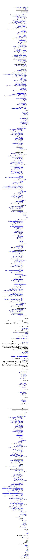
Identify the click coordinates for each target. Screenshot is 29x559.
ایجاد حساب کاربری (24, 537)
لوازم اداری (23, 88)
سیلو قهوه (23, 69)
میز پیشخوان (23, 101)
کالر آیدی (24, 81)
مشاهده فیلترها (25, 328)
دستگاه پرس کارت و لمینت (20, 51)
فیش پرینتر (23, 374)
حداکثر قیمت (7, 320)
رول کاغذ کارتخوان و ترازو (20, 64)
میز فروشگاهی (22, 103)
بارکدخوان (23, 371)
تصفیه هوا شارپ (22, 45)
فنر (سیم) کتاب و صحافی (17, 210)
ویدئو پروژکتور (22, 106)
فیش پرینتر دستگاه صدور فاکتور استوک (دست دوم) (14, 74)
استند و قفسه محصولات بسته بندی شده (17, 23)
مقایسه (24, 525)
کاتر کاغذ (24, 393)
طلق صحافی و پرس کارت (20, 71)
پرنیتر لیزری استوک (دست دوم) (19, 38)
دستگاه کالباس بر (22, 60)
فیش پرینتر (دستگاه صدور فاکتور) (18, 72)
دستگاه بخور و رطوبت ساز (20, 48)
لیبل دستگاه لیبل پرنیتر (21, 98)
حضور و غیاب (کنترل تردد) (20, 47)
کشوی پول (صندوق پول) (20, 84)
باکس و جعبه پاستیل (21, 33)
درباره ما (24, 401)
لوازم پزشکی (23, 89)
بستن (27, 217)
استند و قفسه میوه (21, 24)
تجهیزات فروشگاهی (21, 42)
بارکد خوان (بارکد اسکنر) (20, 27)
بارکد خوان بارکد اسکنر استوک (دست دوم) (16, 28)
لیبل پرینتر (23, 375)
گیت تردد (24, 86)
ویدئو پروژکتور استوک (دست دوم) (18, 108)
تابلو (25, 41)
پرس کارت (23, 394)
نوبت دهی (23, 387)
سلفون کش (23, 67)
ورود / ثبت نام (23, 526)
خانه (27, 323)
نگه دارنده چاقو (22, 105)
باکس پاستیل (23, 31)
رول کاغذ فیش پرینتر (21, 62)
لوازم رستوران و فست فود (20, 91)
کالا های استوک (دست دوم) (20, 80)
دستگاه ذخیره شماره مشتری (19, 53)
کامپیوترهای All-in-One (21, 83)
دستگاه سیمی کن (22, 392)
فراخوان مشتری (22, 385)
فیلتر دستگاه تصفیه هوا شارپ (19, 76)
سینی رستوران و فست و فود (16, 163)
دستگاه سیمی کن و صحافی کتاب (18, 56)
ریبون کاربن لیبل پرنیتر (21, 65)
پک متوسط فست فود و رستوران (19, 338)
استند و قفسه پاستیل (21, 17)
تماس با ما (23, 400)
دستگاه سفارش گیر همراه (20, 55)
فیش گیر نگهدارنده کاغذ (20, 75)
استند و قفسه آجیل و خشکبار (19, 16)
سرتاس (24, 66)
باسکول (24, 30)
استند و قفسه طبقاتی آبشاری (19, 19)
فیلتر (14, 322)
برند (25, 35)
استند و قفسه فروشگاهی (20, 21)
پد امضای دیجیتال (22, 36)
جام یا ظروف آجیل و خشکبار (19, 46)
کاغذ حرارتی (23, 77)
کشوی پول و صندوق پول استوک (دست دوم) (16, 85)
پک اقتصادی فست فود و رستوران (19, 356)
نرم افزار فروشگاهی (21, 104)
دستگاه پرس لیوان (22, 52)
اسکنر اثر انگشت (22, 26)
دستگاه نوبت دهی (22, 61)
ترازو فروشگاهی (22, 43)
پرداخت (21, 518)
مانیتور (24, 99)
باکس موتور (23, 377)
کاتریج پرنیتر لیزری (19, 198)
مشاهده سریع (25, 334)
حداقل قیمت (25, 320)
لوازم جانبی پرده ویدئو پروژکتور (19, 90)
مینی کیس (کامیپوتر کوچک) (17, 183)
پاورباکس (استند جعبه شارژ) (17, 22)
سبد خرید (21, 519)
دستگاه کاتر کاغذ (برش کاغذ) (19, 59)
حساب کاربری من (19, 516)
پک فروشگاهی (22, 40)
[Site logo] (20, 9)
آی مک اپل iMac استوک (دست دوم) (18, 14)
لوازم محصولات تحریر (21, 93)
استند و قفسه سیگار (21, 18)
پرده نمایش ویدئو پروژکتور (20, 37)
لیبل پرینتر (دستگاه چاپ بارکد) (19, 94)
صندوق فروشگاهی (21, 70)
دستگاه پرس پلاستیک (21, 50)
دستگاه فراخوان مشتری (20, 57)
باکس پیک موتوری (22, 32)
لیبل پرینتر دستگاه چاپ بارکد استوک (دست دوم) (15, 95)
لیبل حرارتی (23, 96)
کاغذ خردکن (23, 79)
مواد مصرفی (23, 100)
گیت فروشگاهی (19, 147)
